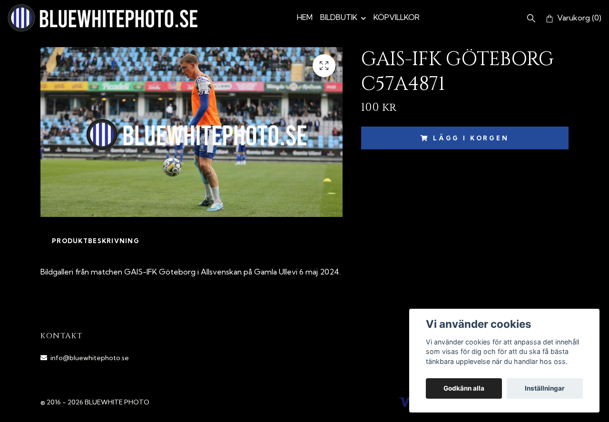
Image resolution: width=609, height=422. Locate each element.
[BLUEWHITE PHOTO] (103, 18)
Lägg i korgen (471, 138)
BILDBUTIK (338, 17)
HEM (305, 17)
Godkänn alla (463, 388)
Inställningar (545, 388)
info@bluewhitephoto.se (89, 357)
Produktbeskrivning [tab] (95, 241)
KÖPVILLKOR (396, 17)
